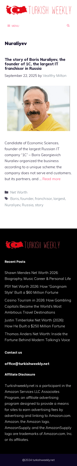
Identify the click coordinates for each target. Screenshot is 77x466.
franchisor (43, 198)
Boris (14, 198)
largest (59, 198)
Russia (27, 205)
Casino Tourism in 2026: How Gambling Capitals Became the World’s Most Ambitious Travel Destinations (38, 306)
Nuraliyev (12, 205)
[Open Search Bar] (68, 25)
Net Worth (18, 192)
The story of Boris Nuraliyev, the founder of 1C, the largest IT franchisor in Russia (35, 64)
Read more (51, 179)
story (39, 205)
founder (26, 198)
